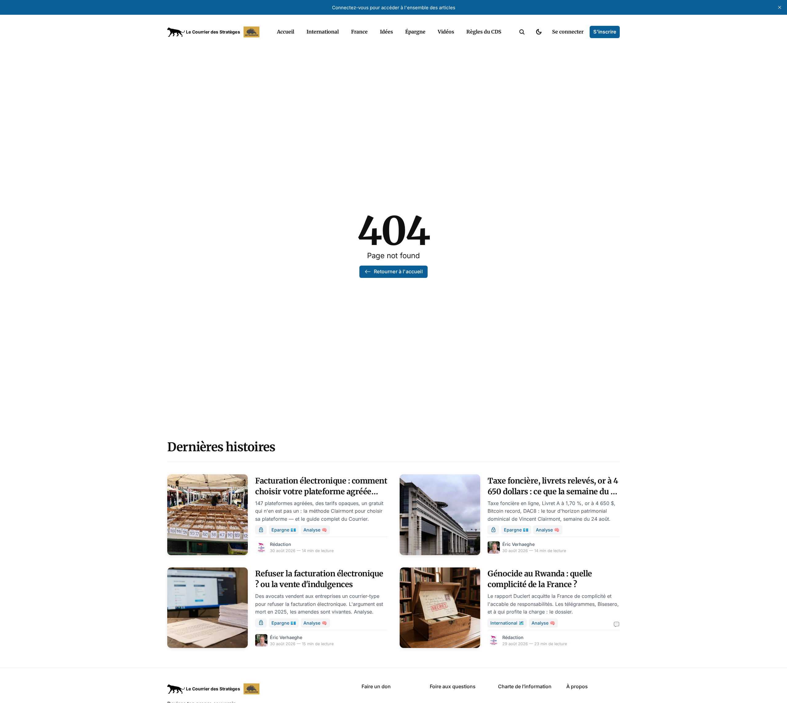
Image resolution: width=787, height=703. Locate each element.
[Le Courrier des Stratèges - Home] (215, 32)
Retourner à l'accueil (398, 271)
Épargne (415, 32)
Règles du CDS (483, 32)
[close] (780, 7)
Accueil (285, 32)
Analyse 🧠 (315, 529)
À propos (577, 686)
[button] (522, 32)
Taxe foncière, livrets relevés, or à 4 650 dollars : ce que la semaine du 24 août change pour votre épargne (554, 491)
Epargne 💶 (283, 529)
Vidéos (446, 32)
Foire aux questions (453, 686)
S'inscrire (604, 32)
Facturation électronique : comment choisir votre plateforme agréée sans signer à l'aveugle (321, 491)
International (322, 32)
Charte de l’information (525, 686)
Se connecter (567, 32)
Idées (386, 32)
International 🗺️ (507, 623)
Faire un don (376, 686)
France (359, 32)
